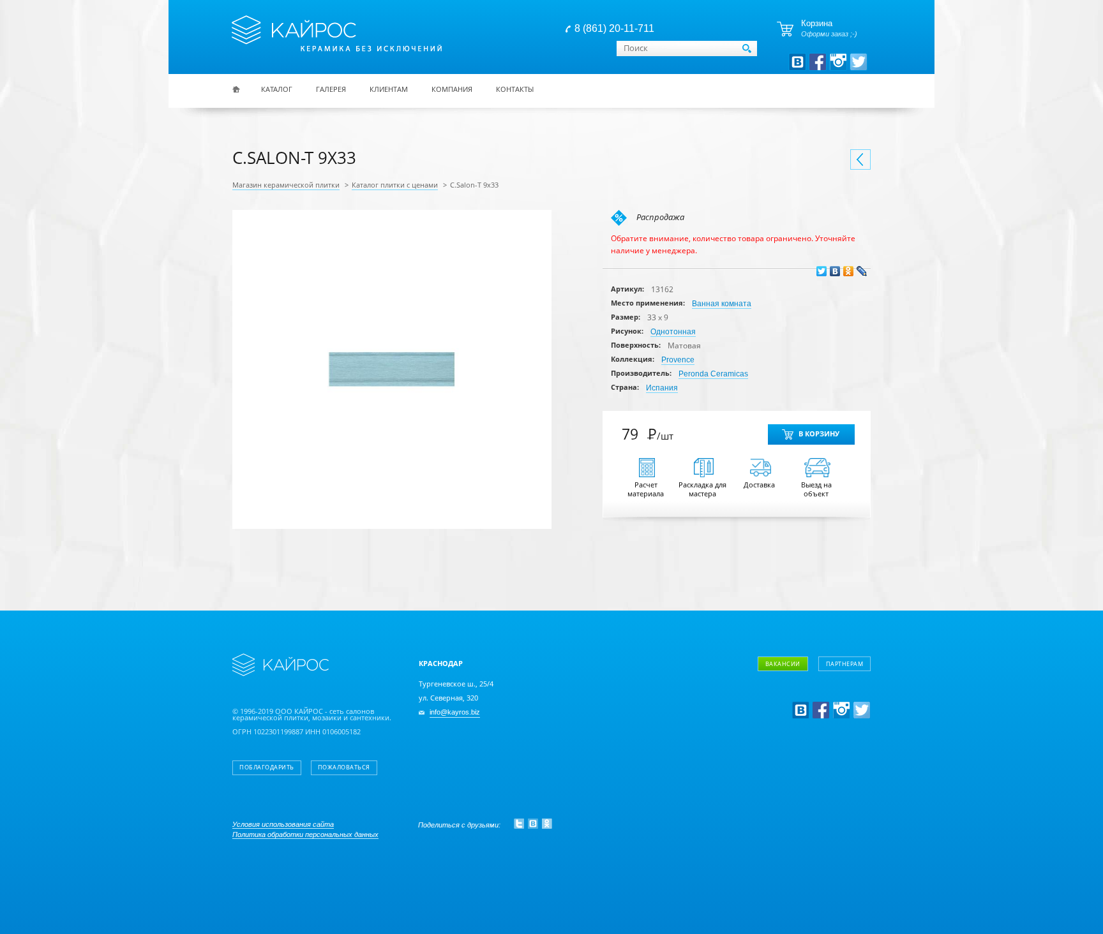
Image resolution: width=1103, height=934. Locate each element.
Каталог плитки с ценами (395, 185)
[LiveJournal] (862, 271)
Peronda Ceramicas (713, 373)
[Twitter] (822, 271)
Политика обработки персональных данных (305, 834)
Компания (451, 89)
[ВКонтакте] (835, 271)
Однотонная (673, 331)
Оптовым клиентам (823, 715)
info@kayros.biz (455, 712)
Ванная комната (721, 303)
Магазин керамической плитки (286, 185)
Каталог (276, 89)
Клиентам (389, 89)
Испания (662, 387)
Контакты (515, 89)
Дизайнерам (809, 697)
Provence (677, 359)
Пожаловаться (344, 767)
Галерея (331, 89)
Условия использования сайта (283, 824)
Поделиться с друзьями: (459, 825)
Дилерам (802, 734)
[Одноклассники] (848, 271)
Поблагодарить (266, 767)
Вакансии (782, 664)
